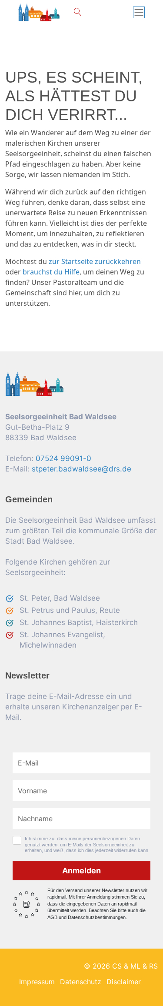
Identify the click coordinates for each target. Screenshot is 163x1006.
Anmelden (81, 870)
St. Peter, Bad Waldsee (60, 598)
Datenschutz (80, 981)
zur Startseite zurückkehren (95, 261)
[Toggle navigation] (139, 13)
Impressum (37, 981)
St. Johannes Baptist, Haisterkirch (79, 622)
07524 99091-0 (63, 458)
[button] (77, 12)
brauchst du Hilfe (51, 272)
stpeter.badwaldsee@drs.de (81, 469)
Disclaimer (123, 981)
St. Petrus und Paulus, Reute (70, 610)
